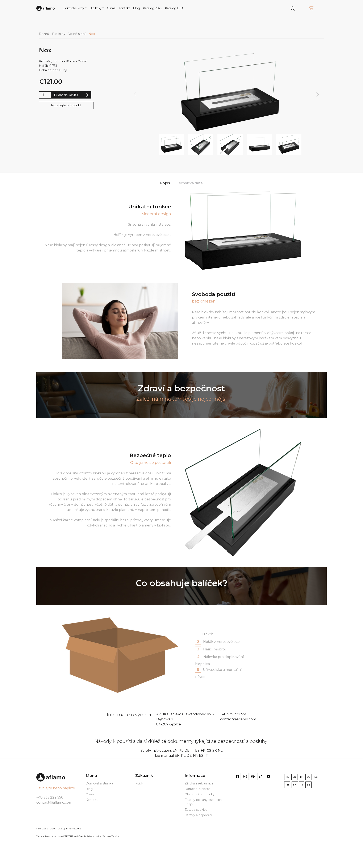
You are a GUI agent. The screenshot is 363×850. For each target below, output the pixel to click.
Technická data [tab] (190, 183)
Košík (139, 783)
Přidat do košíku (66, 95)
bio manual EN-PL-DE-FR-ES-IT (181, 756)
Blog (136, 8)
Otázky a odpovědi (198, 815)
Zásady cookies (196, 810)
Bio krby (58, 34)
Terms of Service (111, 836)
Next (317, 94)
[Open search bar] (293, 8)
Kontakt (124, 8)
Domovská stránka (99, 783)
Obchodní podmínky (199, 794)
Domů (44, 34)
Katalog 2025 (152, 8)
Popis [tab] (165, 183)
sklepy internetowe (69, 828)
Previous (135, 94)
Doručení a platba (197, 789)
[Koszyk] (311, 8)
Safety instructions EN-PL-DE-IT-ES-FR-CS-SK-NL (181, 751)
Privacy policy (94, 836)
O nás (111, 8)
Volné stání (76, 34)
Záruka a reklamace (199, 783)
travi (52, 828)
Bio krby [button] (95, 8)
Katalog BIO (174, 8)
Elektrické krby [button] (73, 8)
